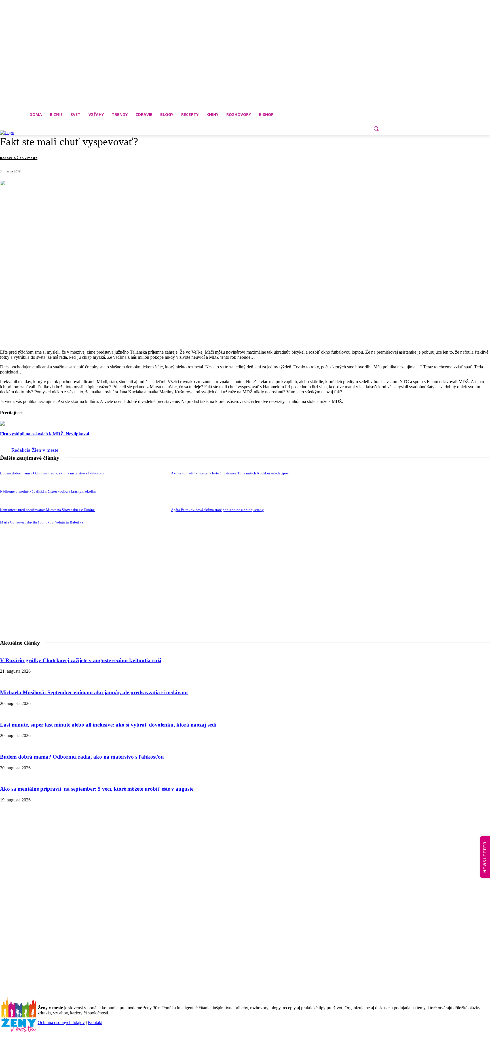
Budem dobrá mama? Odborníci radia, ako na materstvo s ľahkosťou (52, 473)
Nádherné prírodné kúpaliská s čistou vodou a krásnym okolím (48, 491)
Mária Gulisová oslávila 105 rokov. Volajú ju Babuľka (41, 522)
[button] (376, 128)
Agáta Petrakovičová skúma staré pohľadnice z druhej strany (217, 510)
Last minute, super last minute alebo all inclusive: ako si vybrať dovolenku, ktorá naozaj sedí (108, 725)
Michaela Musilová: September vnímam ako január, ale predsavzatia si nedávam (94, 692)
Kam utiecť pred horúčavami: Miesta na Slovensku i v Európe (47, 510)
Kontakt (95, 1022)
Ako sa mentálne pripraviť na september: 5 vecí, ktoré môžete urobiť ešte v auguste (96, 789)
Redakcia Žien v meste (18, 158)
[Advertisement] (245, 602)
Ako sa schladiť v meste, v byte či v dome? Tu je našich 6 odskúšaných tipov (230, 473)
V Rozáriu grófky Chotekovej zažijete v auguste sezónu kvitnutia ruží (80, 660)
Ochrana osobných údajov (61, 1022)
